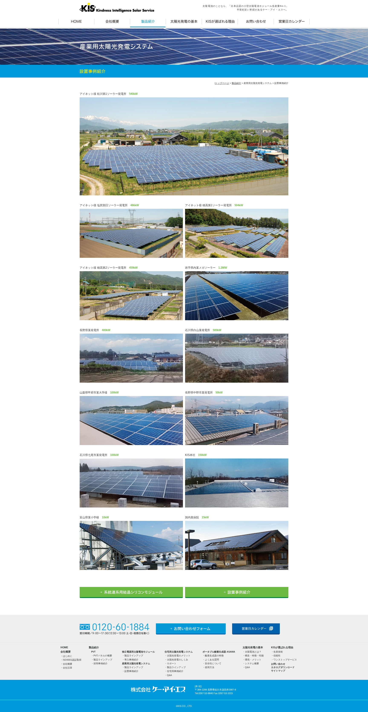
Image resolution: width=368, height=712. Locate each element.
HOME (64, 647)
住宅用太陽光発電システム (179, 651)
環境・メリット (253, 659)
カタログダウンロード (283, 667)
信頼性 (276, 655)
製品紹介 (236, 83)
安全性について (213, 663)
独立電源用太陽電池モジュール (138, 651)
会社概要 (65, 651)
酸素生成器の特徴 (214, 655)
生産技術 (278, 651)
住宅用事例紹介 (175, 671)
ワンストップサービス (285, 659)
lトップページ (222, 83)
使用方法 (209, 667)
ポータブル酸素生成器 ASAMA (219, 651)
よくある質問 (212, 659)
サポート (171, 663)
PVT (93, 651)
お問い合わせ (278, 664)
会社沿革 (67, 667)
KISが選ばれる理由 (282, 647)
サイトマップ (278, 670)
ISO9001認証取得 (72, 660)
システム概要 (252, 663)
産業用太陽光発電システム (136, 663)
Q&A (169, 675)
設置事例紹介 (131, 671)
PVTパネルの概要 (102, 655)
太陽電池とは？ (253, 651)
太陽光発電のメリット (178, 655)
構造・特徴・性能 (254, 655)
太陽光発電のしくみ (177, 659)
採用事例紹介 (100, 663)
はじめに (67, 656)
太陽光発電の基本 (253, 647)
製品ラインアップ (102, 659)
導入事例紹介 (131, 659)
